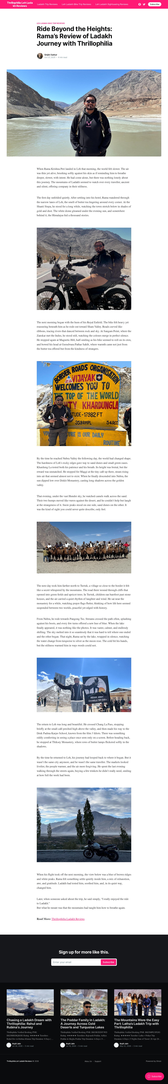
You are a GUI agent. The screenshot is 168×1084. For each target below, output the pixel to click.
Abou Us (88, 1061)
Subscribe (154, 4)
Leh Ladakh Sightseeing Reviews (111, 4)
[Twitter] (144, 4)
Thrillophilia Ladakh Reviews (68, 919)
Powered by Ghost (153, 1061)
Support (98, 1061)
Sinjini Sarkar (50, 54)
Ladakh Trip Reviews (47, 4)
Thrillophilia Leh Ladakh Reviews (19, 1061)
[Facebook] (139, 4)
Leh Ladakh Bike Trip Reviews (76, 4)
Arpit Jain (16, 1043)
